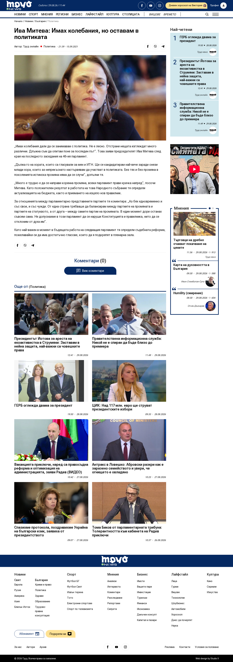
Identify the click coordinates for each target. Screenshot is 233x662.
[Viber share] (155, 46)
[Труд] (114, 561)
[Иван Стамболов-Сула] (210, 282)
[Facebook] (142, 5)
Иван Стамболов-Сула (192, 281)
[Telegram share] (163, 46)
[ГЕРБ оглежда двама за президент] (51, 381)
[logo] (19, 5)
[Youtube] (151, 5)
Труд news (202, 52)
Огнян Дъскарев (196, 306)
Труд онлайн (31, 46)
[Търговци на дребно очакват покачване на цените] (194, 224)
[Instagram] (159, 5)
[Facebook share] (148, 46)
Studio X (214, 658)
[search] (207, 14)
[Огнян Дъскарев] (210, 306)
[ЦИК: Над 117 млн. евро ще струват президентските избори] (129, 381)
